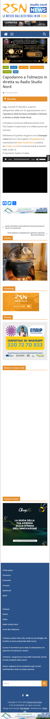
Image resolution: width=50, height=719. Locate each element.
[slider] (42, 159)
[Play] (6, 159)
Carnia (6, 67)
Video (15, 72)
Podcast (13, 67)
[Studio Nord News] (6, 34)
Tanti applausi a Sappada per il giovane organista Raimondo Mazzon (26, 234)
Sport (5, 595)
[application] (25, 159)
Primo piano (24, 67)
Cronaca (6, 585)
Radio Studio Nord (37, 67)
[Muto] (37, 159)
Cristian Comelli (12, 146)
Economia (7, 580)
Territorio (7, 72)
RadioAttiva (36, 139)
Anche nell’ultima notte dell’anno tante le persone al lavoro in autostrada (24, 227)
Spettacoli (7, 590)
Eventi (5, 614)
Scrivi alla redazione (11, 629)
